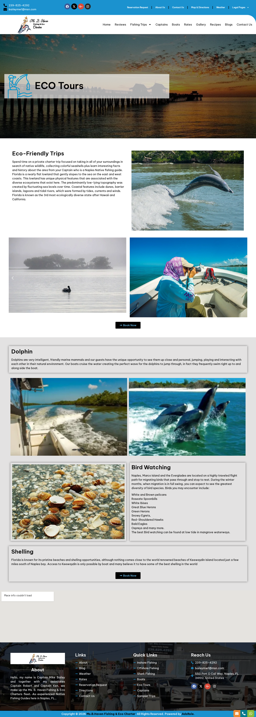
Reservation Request (137, 7)
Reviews (120, 24)
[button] (12, 278)
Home (107, 24)
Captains (162, 24)
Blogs (228, 24)
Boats (176, 24)
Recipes (215, 24)
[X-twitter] (74, 6)
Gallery (201, 24)
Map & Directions (200, 7)
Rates (188, 24)
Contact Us (178, 7)
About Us (160, 7)
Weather (220, 7)
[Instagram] (88, 6)
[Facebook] (67, 6)
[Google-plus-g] (81, 6)
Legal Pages (238, 7)
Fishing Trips (138, 24)
